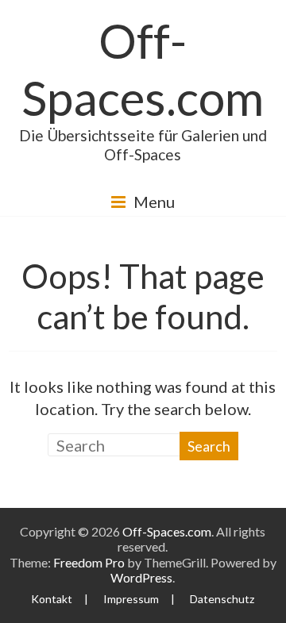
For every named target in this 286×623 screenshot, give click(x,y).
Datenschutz (222, 599)
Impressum (131, 599)
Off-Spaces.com (142, 69)
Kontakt (51, 599)
